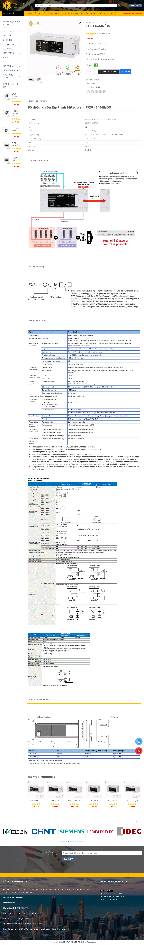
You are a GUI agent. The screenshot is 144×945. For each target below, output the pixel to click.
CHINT (6, 57)
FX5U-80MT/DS (74, 801)
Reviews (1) (44, 101)
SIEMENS (7, 40)
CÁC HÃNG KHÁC (8, 76)
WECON (7, 36)
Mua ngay (125, 72)
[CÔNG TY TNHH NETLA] (17, 5)
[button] (140, 821)
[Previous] (27, 796)
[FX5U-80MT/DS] (74, 789)
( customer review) (103, 34)
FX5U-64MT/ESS (36, 801)
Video (63, 13)
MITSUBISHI (9, 31)
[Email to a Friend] (96, 92)
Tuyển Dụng (103, 13)
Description (32, 101)
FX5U (105, 22)
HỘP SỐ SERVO (10, 70)
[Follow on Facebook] (48, 853)
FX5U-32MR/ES (94, 801)
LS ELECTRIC (9, 44)
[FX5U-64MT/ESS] (35, 789)
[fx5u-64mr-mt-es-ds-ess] (38, 79)
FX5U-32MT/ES (113, 801)
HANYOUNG (9, 53)
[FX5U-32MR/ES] (93, 789)
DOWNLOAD (52, 13)
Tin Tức (70, 13)
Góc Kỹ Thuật (90, 13)
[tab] (32, 101)
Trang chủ (31, 13)
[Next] (140, 796)
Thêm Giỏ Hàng (108, 72)
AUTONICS (8, 49)
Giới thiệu (42, 13)
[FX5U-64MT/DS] (132, 789)
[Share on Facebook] (88, 92)
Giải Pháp (79, 13)
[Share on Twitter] (92, 92)
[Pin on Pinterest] (100, 92)
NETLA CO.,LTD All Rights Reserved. (80, 942)
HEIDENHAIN (9, 66)
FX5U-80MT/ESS (55, 801)
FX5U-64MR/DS (94, 87)
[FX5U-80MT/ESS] (55, 789)
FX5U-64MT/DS (132, 801)
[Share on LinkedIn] (104, 92)
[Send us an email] (52, 853)
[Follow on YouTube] (56, 853)
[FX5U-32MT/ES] (112, 789)
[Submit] (119, 5)
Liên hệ (113, 13)
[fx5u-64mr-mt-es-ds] (31, 79)
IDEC (5, 62)
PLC (99, 22)
